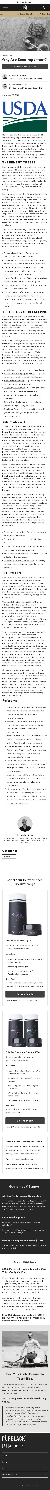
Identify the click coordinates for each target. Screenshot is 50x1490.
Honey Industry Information (17, 292)
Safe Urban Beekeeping (15, 402)
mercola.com (13, 732)
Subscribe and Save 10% (25, 66)
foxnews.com (16, 771)
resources (9, 856)
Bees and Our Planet (13, 253)
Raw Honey (9, 303)
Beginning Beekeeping (14, 387)
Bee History (9, 370)
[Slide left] (5, 2)
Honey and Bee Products (15, 546)
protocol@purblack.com (22, 1159)
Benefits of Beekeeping (15, 395)
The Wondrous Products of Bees (19, 560)
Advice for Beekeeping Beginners (19, 373)
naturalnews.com (15, 718)
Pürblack (21, 1485)
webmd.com (12, 785)
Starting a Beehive (13, 409)
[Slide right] (45, 2)
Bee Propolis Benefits (14, 532)
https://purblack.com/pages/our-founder (26, 78)
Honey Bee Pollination (14, 278)
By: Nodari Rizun (25, 835)
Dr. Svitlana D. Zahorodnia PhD (25, 88)
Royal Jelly (9, 553)
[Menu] (5, 8)
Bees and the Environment (16, 260)
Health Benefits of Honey (16, 267)
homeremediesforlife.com (19, 757)
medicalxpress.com (19, 803)
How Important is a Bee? (16, 285)
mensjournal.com (34, 743)
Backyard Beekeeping (14, 380)
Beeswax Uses (11, 539)
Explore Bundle (24, 994)
